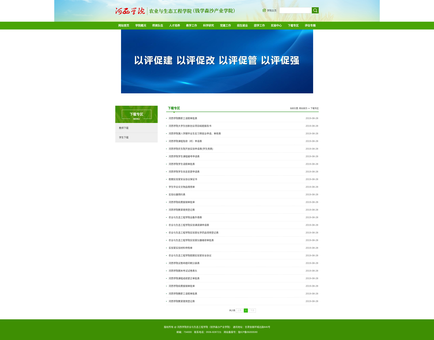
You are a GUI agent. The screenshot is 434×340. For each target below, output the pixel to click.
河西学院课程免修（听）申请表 (185, 141)
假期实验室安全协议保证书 (183, 179)
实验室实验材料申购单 (180, 247)
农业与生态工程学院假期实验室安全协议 (190, 255)
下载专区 (315, 108)
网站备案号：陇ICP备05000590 (241, 332)
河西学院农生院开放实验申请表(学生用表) (191, 148)
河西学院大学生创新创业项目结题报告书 (190, 126)
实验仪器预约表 (177, 194)
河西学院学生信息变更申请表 (184, 171)
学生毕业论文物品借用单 (182, 187)
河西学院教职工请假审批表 (183, 118)
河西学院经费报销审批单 (182, 202)
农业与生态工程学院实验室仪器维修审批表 (191, 240)
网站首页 (303, 108)
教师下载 (124, 128)
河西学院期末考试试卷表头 (183, 270)
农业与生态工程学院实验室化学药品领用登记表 (194, 232)
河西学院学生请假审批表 (182, 164)
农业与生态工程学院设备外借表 (185, 217)
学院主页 (272, 10)
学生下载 (124, 137)
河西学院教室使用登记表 (182, 209)
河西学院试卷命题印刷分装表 (184, 263)
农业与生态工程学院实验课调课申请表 (189, 225)
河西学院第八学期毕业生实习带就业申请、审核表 (195, 133)
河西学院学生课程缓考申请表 (184, 156)
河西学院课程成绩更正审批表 (184, 278)
